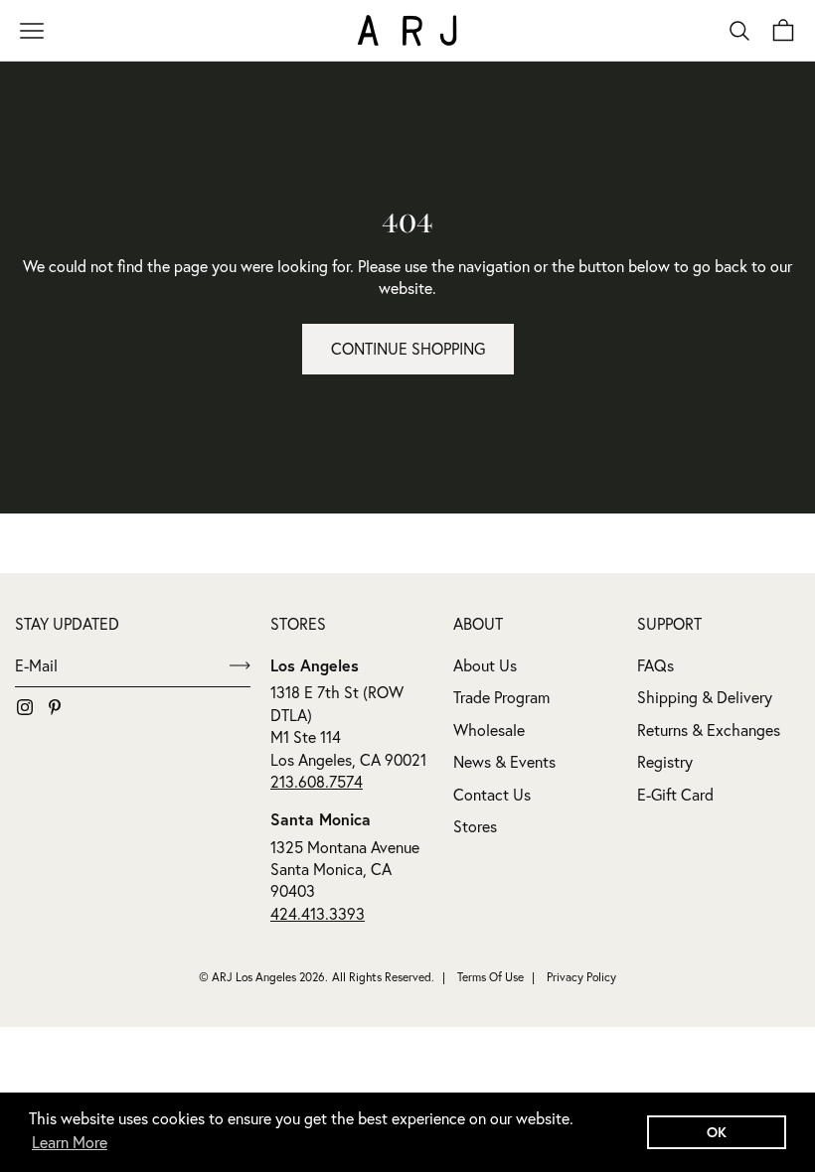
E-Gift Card (675, 795)
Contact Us (492, 795)
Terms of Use (490, 976)
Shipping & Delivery (704, 697)
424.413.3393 (317, 914)
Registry (665, 762)
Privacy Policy (581, 976)
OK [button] (717, 1131)
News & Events (504, 762)
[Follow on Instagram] (25, 707)
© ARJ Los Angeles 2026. (263, 976)
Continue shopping (408, 349)
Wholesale (489, 730)
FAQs (655, 665)
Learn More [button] (69, 1142)
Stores (475, 826)
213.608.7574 (316, 782)
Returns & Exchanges (708, 730)
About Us (485, 665)
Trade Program (501, 697)
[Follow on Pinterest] (55, 707)
